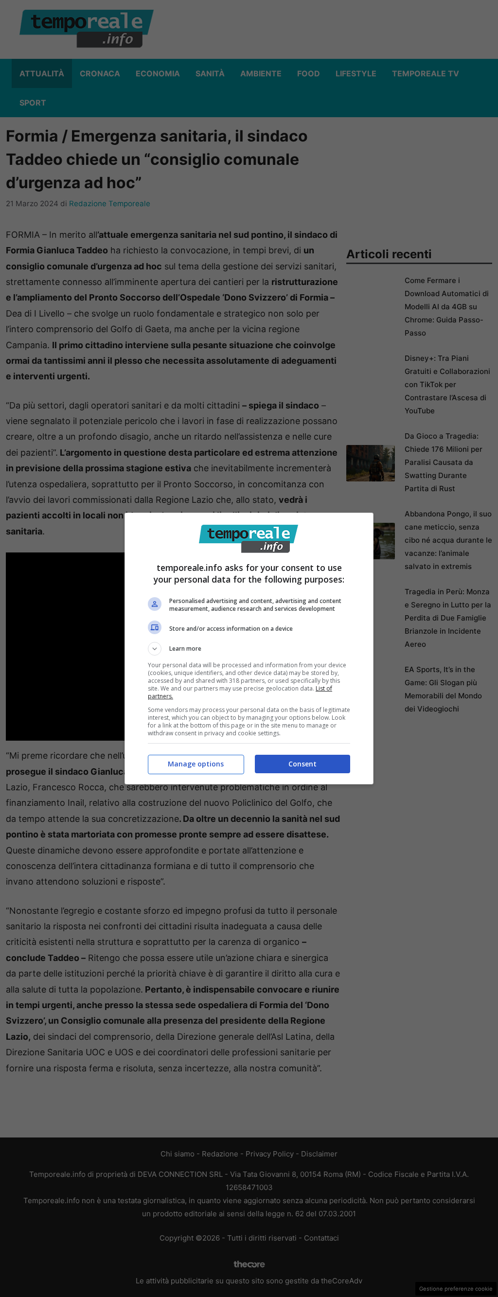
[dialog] (249, 648)
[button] (249, 649)
